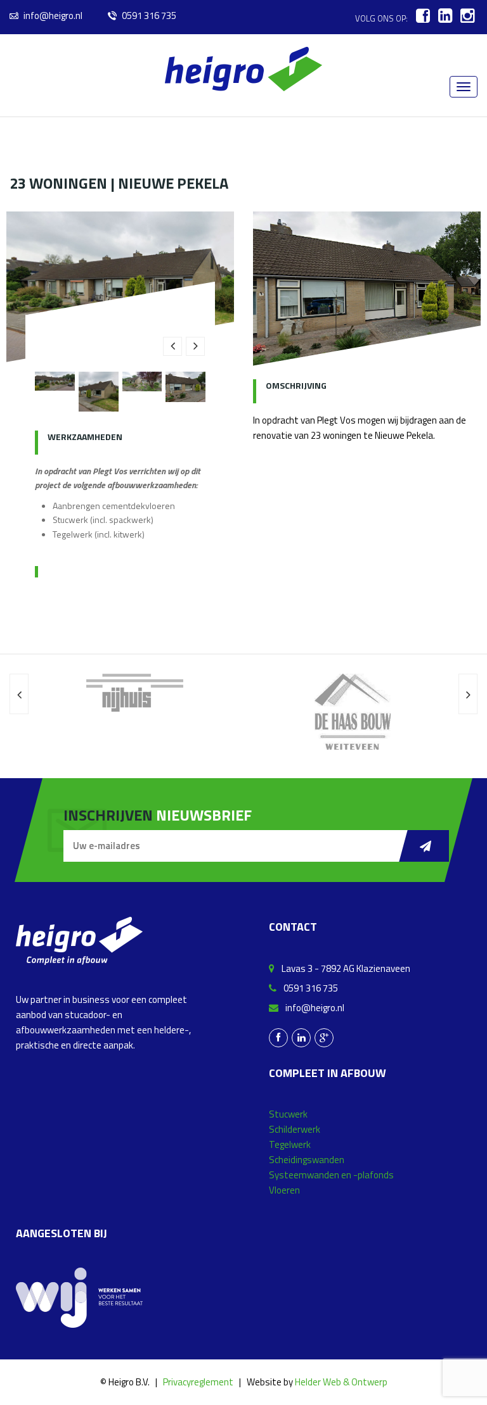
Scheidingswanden (306, 1159)
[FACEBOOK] (423, 16)
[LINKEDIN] (445, 16)
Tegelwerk (290, 1144)
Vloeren (284, 1190)
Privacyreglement (198, 1382)
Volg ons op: (381, 18)
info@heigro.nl (52, 15)
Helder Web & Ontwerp (341, 1382)
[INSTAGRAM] (467, 16)
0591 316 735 (148, 15)
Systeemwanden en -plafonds (331, 1175)
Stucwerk (288, 1114)
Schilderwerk (294, 1129)
